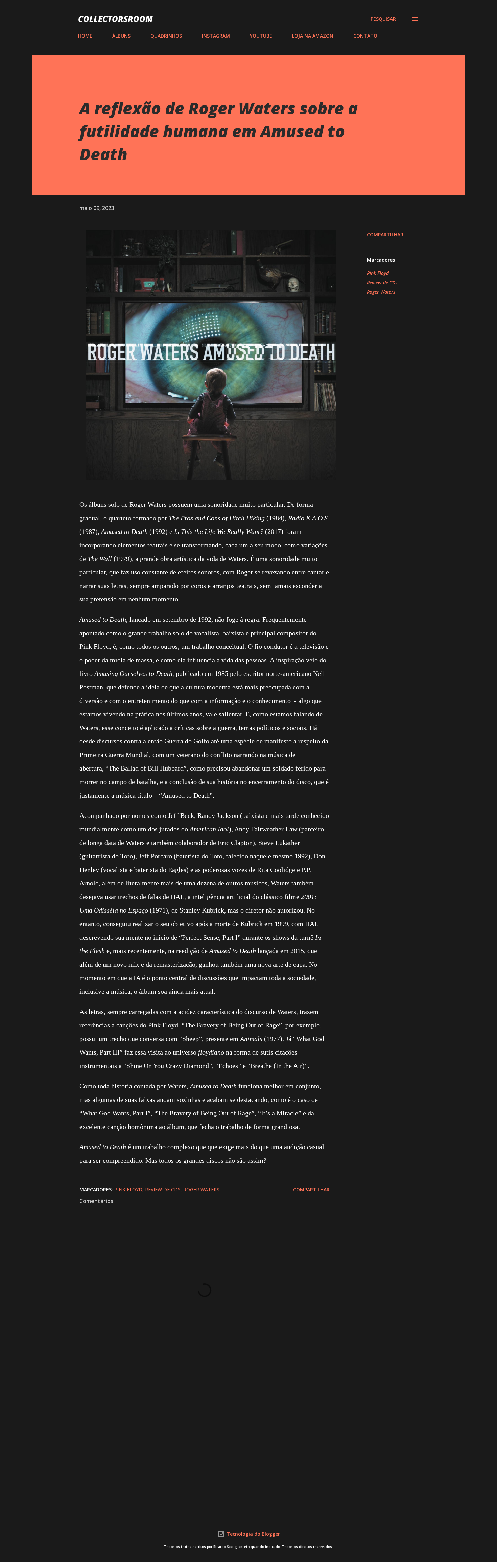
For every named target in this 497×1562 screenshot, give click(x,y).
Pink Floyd (378, 273)
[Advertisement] (193, 1427)
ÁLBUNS (121, 35)
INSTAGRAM (216, 35)
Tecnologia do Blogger (252, 1534)
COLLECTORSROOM (115, 18)
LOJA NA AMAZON (312, 35)
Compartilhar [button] (385, 234)
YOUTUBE (261, 35)
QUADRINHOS (166, 35)
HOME (85, 35)
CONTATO (365, 35)
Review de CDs (382, 282)
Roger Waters (381, 292)
